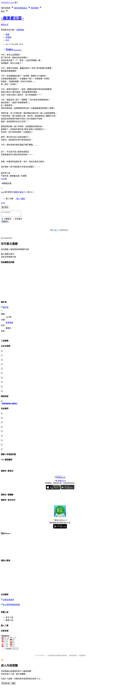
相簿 (7, 34)
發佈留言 (5, 221)
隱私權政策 (73, 655)
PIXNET (42, 655)
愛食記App (62, 481)
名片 (7, 40)
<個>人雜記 (20, 199)
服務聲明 (82, 655)
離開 (13, 683)
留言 (21, 192)
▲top (3, 203)
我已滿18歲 (6, 683)
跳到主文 (4, 25)
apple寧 (4, 179)
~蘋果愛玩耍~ (12, 18)
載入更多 (5, 207)
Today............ (13, 49)
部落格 (8, 37)
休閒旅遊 (20, 30)
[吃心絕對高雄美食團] (10, 605)
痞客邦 (16, 192)
